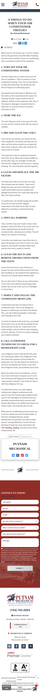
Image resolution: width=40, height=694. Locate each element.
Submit (19, 568)
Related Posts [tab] (26, 437)
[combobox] (20, 521)
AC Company (8, 47)
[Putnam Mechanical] (20, 4)
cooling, (16, 428)
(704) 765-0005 (20, 610)
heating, (8, 428)
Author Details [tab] (14, 437)
